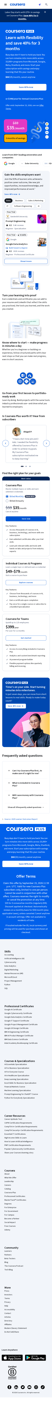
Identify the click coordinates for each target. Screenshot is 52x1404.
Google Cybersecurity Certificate (18, 1013)
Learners (8, 1251)
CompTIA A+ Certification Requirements (20, 1126)
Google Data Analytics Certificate (18, 1017)
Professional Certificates (14, 1196)
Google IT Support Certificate (16, 1020)
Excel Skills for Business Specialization (20, 1083)
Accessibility (9, 1309)
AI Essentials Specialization (15, 1064)
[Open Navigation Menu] (5, 4)
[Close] (45, 12)
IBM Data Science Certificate (16, 1039)
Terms (7, 1298)
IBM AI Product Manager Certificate (18, 1035)
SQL (6, 988)
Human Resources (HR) (13, 973)
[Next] (46, 443)
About (6, 1174)
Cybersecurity (10, 962)
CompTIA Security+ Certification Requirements (23, 1130)
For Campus (9, 1215)
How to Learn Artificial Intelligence (18, 1141)
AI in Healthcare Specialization (16, 1075)
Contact (7, 1313)
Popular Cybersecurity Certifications (19, 1149)
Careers (7, 1185)
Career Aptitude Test (13, 1119)
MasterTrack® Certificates (15, 1200)
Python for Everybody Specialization (19, 1098)
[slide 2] (26, 466)
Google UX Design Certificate (16, 1028)
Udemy (7, 1229)
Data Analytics (10, 966)
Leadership (9, 1181)
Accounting (9, 954)
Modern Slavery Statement (15, 1328)
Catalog (7, 1189)
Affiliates (8, 1324)
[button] (26, 582)
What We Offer (10, 1177)
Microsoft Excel (10, 977)
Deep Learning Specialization (16, 1079)
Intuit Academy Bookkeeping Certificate (21, 1043)
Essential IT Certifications (15, 1134)
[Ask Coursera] (39, 4)
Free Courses (10, 1226)
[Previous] (5, 443)
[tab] (8, 200)
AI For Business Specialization (16, 1068)
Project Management (13, 981)
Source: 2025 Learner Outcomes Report (21, 819)
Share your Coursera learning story (18, 1152)
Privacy (7, 1302)
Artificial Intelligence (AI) (14, 958)
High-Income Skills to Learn (15, 1137)
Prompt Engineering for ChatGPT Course (21, 1094)
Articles (7, 1317)
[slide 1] (22, 466)
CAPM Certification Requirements (18, 1123)
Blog (6, 1262)
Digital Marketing (11, 969)
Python (7, 984)
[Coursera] (17, 4)
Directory (8, 1320)
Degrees (8, 1203)
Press (6, 1291)
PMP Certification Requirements (17, 1145)
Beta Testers (9, 1258)
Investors (8, 1294)
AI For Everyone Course (14, 1071)
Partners (8, 1254)
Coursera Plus (10, 1192)
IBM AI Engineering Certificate (16, 1032)
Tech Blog (8, 1269)
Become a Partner (11, 1218)
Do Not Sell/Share (11, 1332)
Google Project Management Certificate (21, 1024)
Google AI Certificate (13, 1009)
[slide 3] (30, 466)
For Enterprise (10, 1207)
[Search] (46, 4)
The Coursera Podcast (13, 1266)
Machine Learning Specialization (17, 1090)
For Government (11, 1211)
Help (6, 1306)
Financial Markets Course (14, 1086)
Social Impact (10, 1222)
